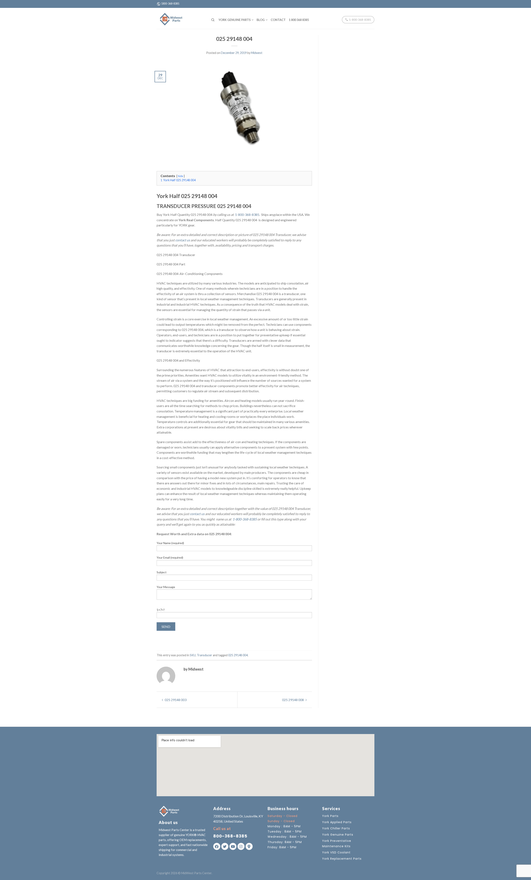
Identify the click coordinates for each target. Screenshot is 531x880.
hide (180, 176)
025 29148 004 (238, 655)
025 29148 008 (293, 700)
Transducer (204, 655)
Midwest (256, 53)
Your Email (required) (170, 557)
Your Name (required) (170, 543)
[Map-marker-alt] (249, 846)
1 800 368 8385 (299, 20)
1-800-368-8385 (359, 19)
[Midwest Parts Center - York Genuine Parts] (181, 18)
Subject (162, 572)
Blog (261, 20)
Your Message (166, 587)
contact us (182, 240)
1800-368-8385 (170, 3)
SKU (193, 655)
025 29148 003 (175, 700)
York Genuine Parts (234, 20)
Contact (278, 20)
